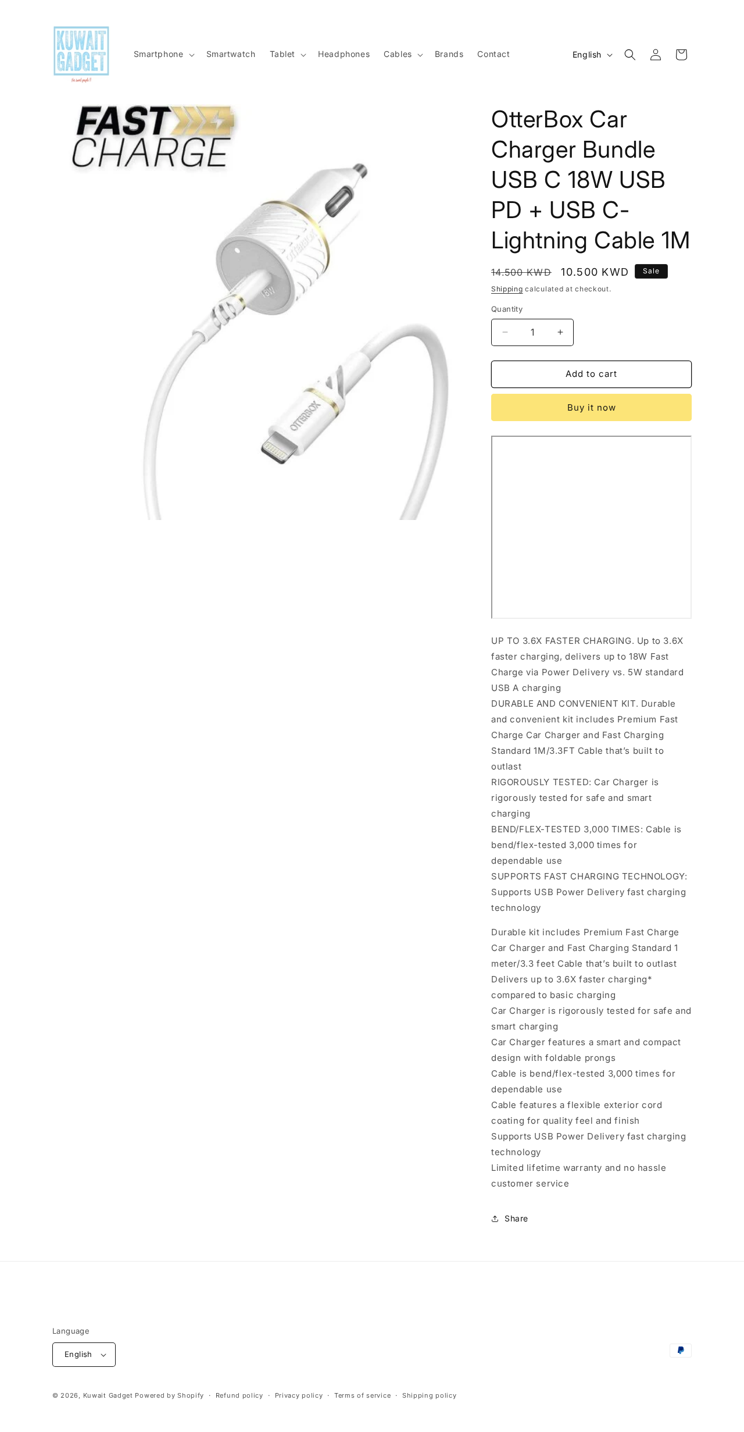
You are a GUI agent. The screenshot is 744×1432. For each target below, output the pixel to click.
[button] (163, 54)
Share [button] (516, 1218)
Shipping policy (429, 1395)
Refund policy (239, 1395)
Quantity (507, 309)
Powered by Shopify (169, 1395)
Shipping (507, 288)
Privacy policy (299, 1395)
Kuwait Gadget (108, 1395)
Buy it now (591, 407)
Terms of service (362, 1395)
